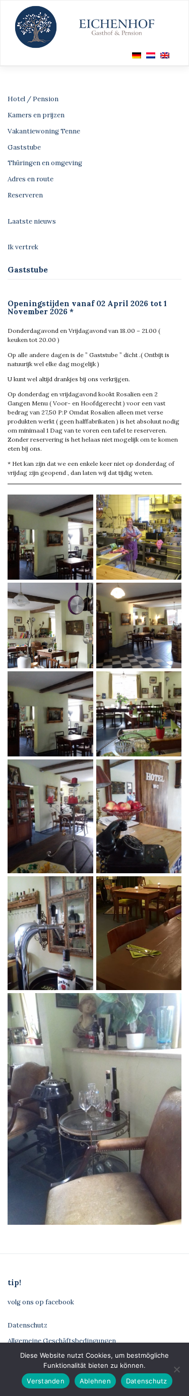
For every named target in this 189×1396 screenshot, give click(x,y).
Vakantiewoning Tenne (44, 131)
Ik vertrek (23, 247)
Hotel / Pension (33, 99)
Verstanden (46, 1381)
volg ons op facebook (41, 1302)
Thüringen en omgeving (45, 163)
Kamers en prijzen (36, 115)
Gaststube (24, 147)
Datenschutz (27, 1325)
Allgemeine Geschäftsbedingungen (62, 1341)
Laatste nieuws (32, 221)
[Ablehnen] (176, 1369)
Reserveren (25, 195)
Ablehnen (95, 1381)
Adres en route (30, 179)
